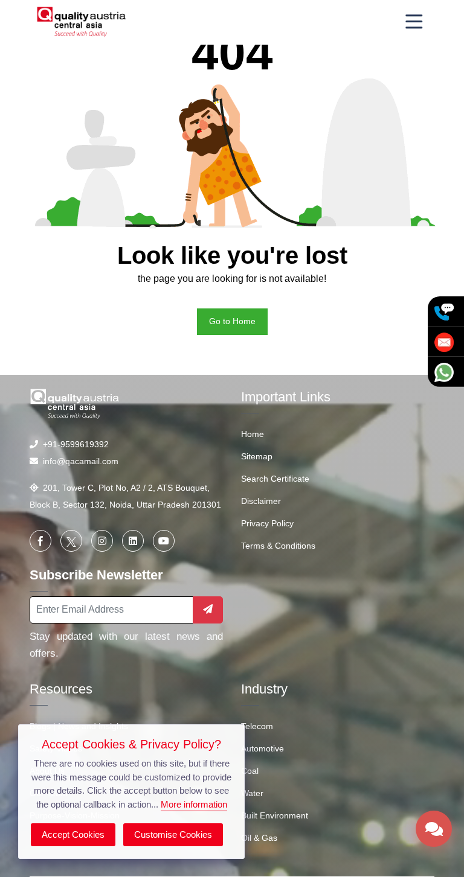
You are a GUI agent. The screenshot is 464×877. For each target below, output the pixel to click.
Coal (250, 771)
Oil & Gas (259, 838)
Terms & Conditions (278, 545)
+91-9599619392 (73, 444)
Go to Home (232, 321)
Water (252, 793)
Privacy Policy (267, 523)
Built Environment (274, 815)
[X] (71, 541)
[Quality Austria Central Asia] (81, 22)
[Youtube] (164, 541)
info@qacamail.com (78, 461)
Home (252, 434)
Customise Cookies (173, 834)
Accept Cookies (73, 834)
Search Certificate (275, 478)
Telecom (257, 726)
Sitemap (256, 456)
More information (194, 804)
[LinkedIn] (133, 541)
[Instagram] (102, 541)
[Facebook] (40, 541)
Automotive (262, 748)
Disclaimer (261, 501)
